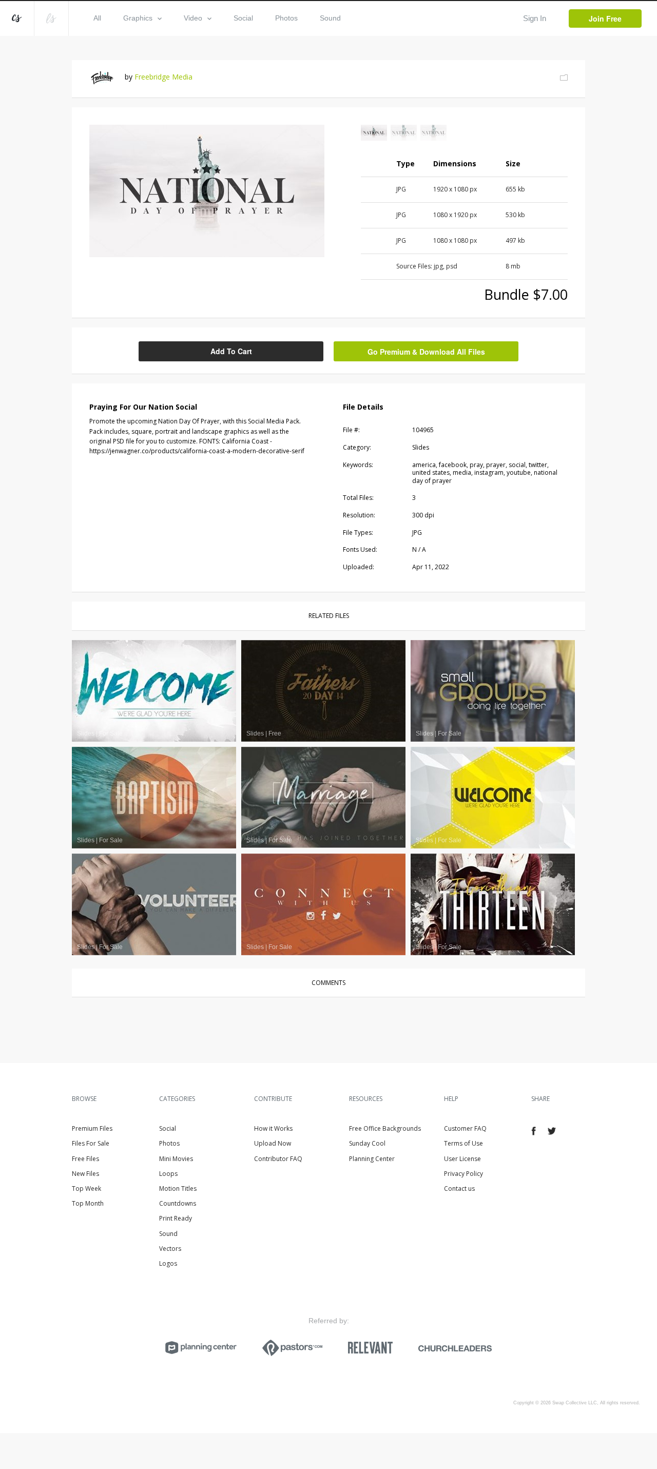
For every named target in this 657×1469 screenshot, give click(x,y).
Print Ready (175, 1218)
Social (243, 18)
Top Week (86, 1188)
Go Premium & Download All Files (426, 351)
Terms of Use (463, 1143)
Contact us (459, 1188)
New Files (85, 1173)
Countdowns (177, 1203)
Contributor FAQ (278, 1158)
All (97, 18)
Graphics (137, 18)
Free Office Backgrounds (385, 1128)
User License (462, 1158)
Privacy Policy (463, 1173)
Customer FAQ (465, 1128)
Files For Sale (90, 1143)
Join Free (605, 18)
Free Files (85, 1158)
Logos (168, 1263)
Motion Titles (178, 1188)
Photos (286, 18)
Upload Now (272, 1143)
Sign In (534, 18)
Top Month (88, 1203)
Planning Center (372, 1158)
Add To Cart (231, 351)
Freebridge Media (163, 77)
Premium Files (92, 1128)
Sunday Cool (367, 1143)
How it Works (273, 1128)
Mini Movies (176, 1158)
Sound (330, 18)
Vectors (170, 1248)
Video (193, 18)
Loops (168, 1173)
